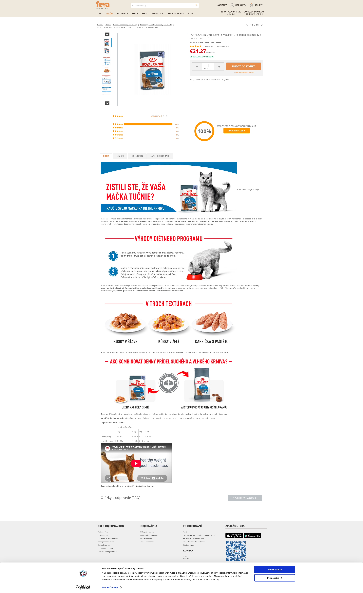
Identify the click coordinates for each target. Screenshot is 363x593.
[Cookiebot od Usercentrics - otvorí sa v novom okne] (83, 587)
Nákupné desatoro (147, 532)
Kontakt (222, 5)
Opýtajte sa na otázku (245, 498)
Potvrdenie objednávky (149, 535)
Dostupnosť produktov (106, 542)
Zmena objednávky (147, 542)
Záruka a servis (188, 545)
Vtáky (135, 13)
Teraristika (156, 13)
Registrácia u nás (104, 545)
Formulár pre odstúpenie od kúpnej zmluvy (199, 535)
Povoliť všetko (275, 569)
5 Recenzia (209, 46)
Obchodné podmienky (106, 548)
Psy (101, 13)
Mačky (109, 13)
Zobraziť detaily (110, 587)
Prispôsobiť (273, 578)
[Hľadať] (196, 5)
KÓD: (213, 42)
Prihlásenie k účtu (147, 538)
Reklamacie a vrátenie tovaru (193, 538)
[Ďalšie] (262, 25)
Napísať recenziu (223, 46)
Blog (190, 13)
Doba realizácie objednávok (108, 538)
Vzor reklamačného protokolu (194, 542)
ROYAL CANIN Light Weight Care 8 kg (140, 486)
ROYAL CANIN (203, 42)
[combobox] (165, 5)
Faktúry (186, 532)
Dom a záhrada (175, 13)
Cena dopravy (103, 535)
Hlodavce (122, 13)
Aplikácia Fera (103, 532)
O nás (185, 556)
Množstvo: (207, 69)
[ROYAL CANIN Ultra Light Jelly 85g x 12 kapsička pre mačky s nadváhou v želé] (153, 69)
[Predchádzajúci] (247, 25)
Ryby (144, 13)
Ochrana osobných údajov (107, 551)
